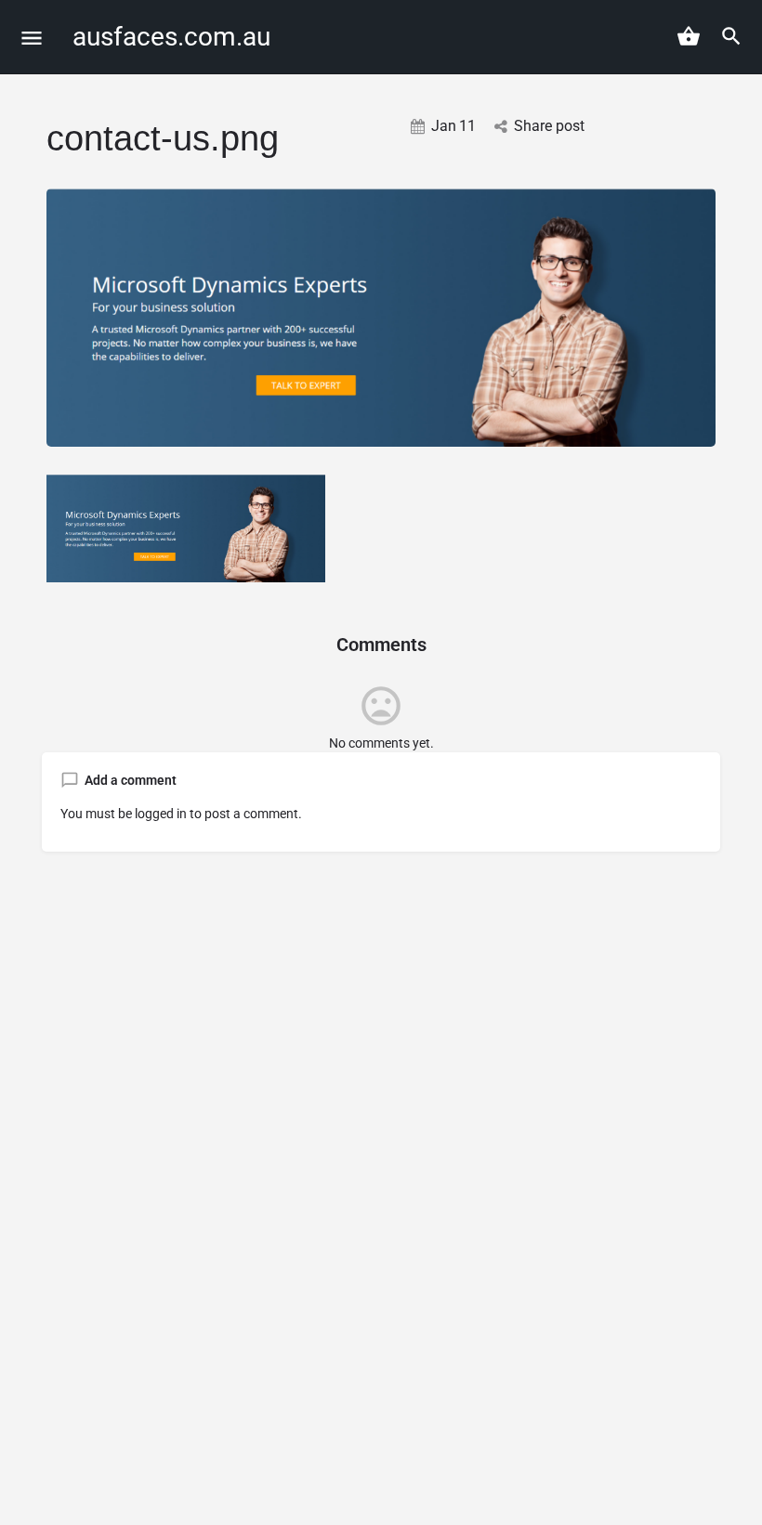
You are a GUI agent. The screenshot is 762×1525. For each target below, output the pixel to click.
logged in (161, 813)
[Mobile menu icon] (32, 38)
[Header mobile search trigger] (731, 36)
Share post (549, 126)
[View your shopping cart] (689, 36)
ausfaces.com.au (171, 36)
